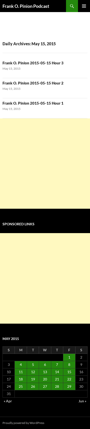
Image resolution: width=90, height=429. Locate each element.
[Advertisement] (45, 163)
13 (45, 372)
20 (45, 379)
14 (57, 372)
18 (21, 379)
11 (21, 372)
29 (69, 386)
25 (21, 386)
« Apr (8, 401)
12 (33, 372)
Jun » (82, 401)
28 (57, 386)
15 (69, 372)
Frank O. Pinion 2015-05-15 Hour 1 (33, 103)
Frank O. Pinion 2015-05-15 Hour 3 (33, 63)
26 (33, 386)
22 (69, 379)
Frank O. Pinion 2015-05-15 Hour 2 (33, 83)
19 (33, 379)
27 (45, 386)
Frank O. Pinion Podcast (25, 6)
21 (57, 379)
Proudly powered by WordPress (23, 423)
